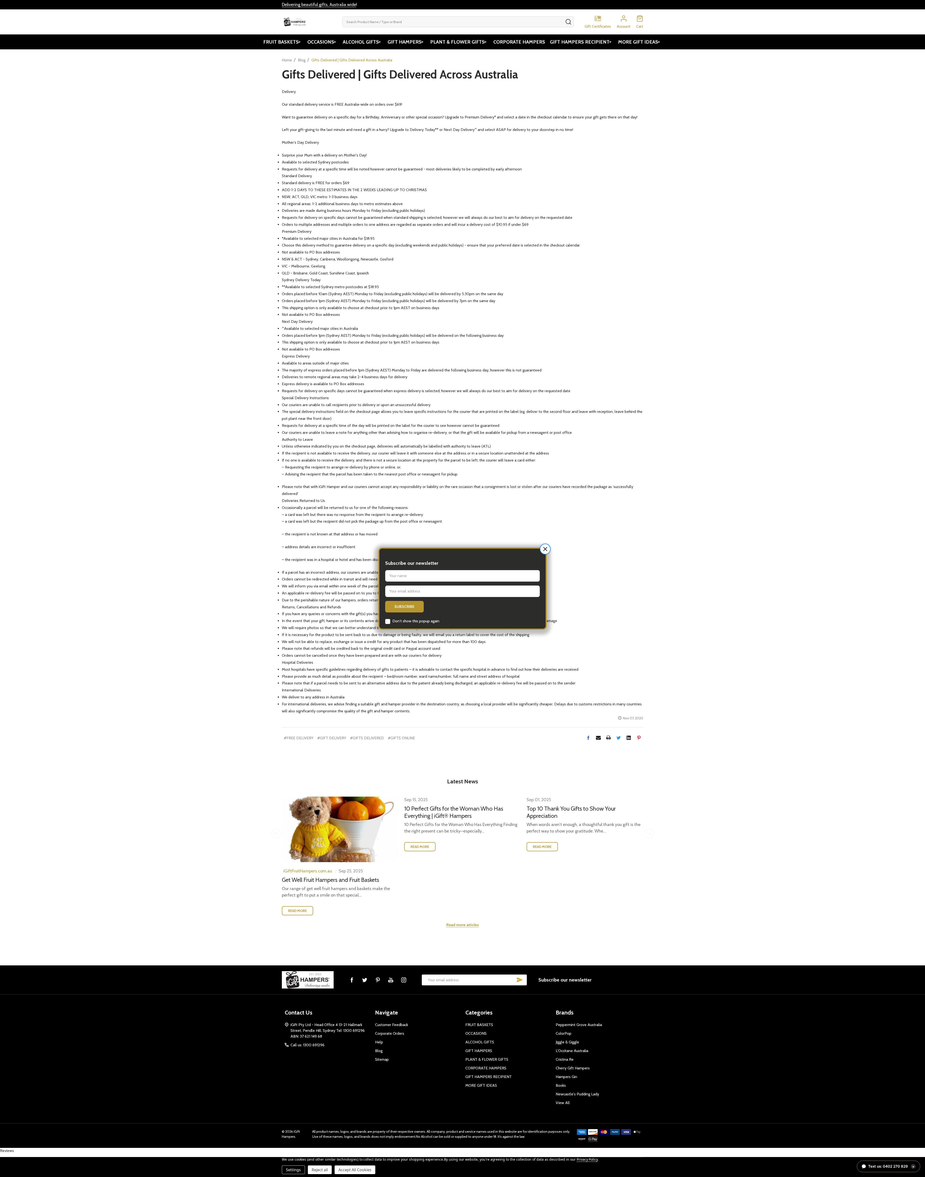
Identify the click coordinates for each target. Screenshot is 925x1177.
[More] (299, 42)
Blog (379, 1050)
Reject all (320, 1169)
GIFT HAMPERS (405, 42)
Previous (276, 833)
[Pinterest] (638, 737)
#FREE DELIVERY (298, 738)
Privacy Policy (587, 1159)
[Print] (608, 737)
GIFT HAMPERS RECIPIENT (579, 42)
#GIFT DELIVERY (331, 738)
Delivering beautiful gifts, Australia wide (319, 4)
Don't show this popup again (415, 621)
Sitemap (382, 1059)
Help (379, 1042)
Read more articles (462, 925)
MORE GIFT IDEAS (638, 42)
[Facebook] (588, 737)
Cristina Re (565, 1059)
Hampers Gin (566, 1076)
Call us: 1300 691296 (307, 1045)
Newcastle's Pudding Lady (577, 1094)
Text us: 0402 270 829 (891, 1166)
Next (649, 833)
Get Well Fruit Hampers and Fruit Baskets (330, 879)
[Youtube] (390, 979)
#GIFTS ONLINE (401, 738)
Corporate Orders (389, 1033)
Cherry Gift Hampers (573, 1068)
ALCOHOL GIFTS (361, 42)
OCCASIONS (320, 42)
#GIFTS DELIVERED (367, 738)
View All (563, 1102)
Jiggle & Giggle (567, 1042)
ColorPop (563, 1033)
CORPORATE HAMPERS (519, 42)
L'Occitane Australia (572, 1050)
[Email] (598, 737)
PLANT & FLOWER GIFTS (457, 42)
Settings (293, 1169)
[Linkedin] (628, 737)
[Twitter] (618, 737)
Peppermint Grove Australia (579, 1024)
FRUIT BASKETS (281, 42)
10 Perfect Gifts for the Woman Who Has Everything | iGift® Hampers (453, 812)
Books (561, 1085)
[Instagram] (403, 979)
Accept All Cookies (354, 1169)
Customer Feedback (391, 1024)
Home (287, 60)
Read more (297, 911)
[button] (545, 549)
